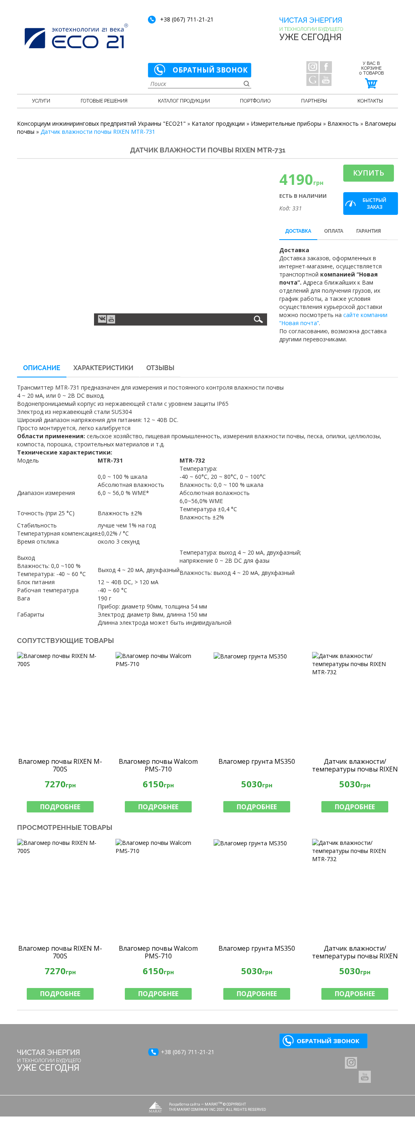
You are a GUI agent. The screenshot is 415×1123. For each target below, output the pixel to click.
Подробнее (60, 806)
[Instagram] (312, 67)
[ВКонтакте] (102, 318)
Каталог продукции (184, 101)
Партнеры (314, 101)
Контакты (370, 101)
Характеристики (103, 368)
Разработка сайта (184, 1104)
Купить (368, 173)
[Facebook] (326, 67)
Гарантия (368, 231)
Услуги (41, 101)
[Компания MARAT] (155, 1107)
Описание (41, 368)
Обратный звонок (210, 70)
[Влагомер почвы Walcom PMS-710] (159, 702)
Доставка (298, 231)
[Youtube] (111, 319)
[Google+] (312, 80)
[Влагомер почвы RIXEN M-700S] (60, 702)
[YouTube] (325, 80)
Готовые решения (104, 101)
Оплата (333, 231)
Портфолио (255, 101)
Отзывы (160, 368)
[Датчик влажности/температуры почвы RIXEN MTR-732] (355, 702)
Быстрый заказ (374, 203)
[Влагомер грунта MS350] (257, 702)
